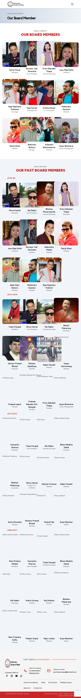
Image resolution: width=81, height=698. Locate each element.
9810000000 (34, 673)
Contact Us (37, 688)
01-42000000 (34, 671)
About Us (27, 688)
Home (9, 13)
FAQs (43, 682)
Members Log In (66, 682)
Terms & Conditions (31, 682)
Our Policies (52, 682)
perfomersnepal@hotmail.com (64, 672)
